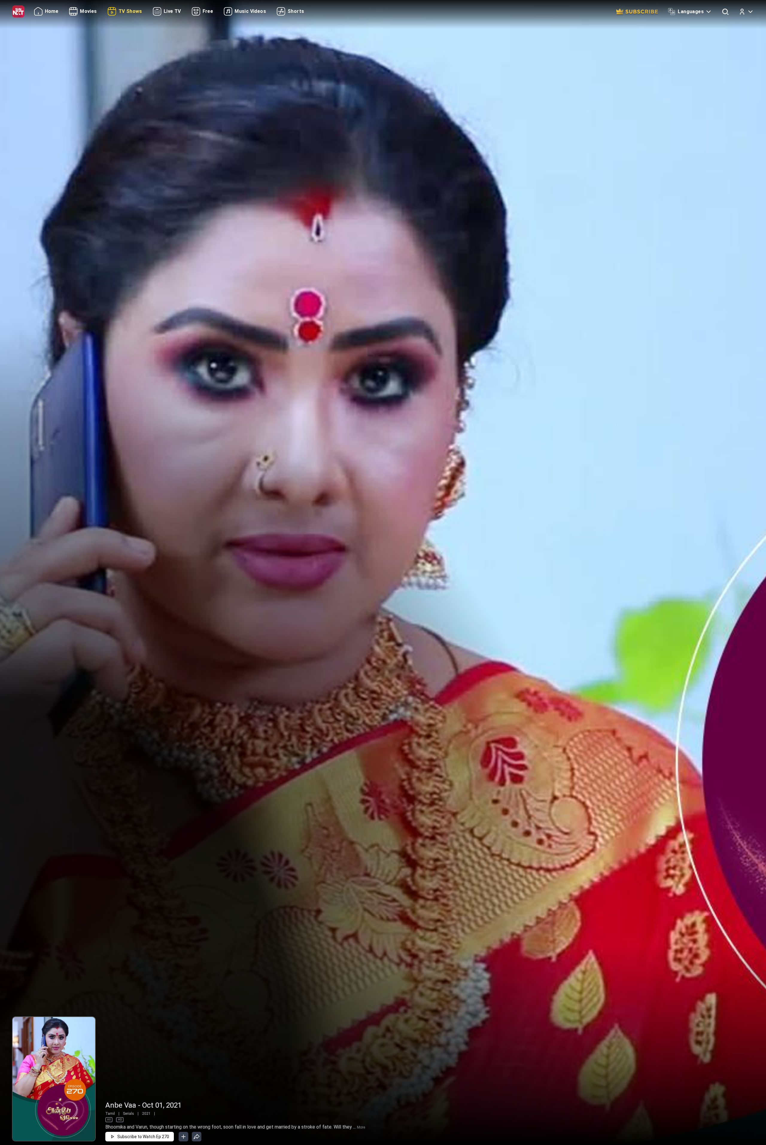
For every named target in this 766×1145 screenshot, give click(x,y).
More (361, 1127)
